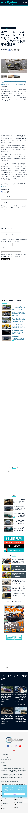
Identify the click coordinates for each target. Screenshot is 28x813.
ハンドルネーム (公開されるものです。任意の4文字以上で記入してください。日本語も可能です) (14, 240)
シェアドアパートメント (7, 186)
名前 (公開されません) (6, 228)
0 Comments (23, 50)
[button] (24, 66)
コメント (4, 209)
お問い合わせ (4, 765)
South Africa (19, 802)
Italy (3, 808)
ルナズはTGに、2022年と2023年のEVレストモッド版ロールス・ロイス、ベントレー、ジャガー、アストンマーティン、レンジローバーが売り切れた (13, 83)
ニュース (13, 28)
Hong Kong (5, 803)
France (4, 798)
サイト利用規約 (4, 754)
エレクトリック (5, 28)
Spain (17, 805)
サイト (2, 247)
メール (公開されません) (7, 234)
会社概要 (3, 762)
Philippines (18, 799)
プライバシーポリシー (6, 757)
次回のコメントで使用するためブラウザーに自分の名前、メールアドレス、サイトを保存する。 (13, 255)
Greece (4, 800)
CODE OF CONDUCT (6, 759)
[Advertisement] (14, 18)
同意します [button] (14, 794)
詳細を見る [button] (9, 790)
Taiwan (17, 807)
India (4, 806)
